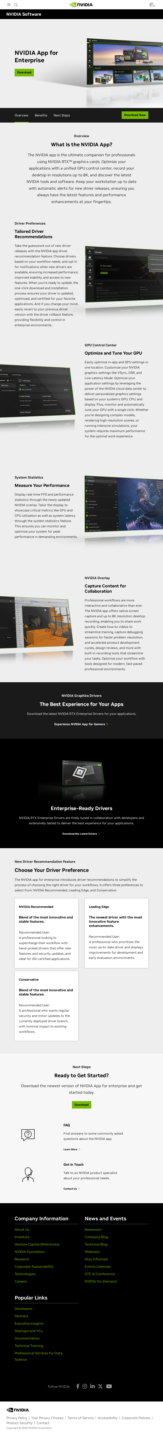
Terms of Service (80, 1418)
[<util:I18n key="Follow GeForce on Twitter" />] (100, 1386)
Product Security (19, 1423)
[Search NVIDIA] (16, 4)
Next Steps (62, 115)
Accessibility (108, 1418)
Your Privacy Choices (47, 1418)
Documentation (27, 1338)
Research (22, 1259)
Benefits (41, 115)
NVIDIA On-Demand (101, 1281)
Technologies (25, 1274)
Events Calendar (98, 1266)
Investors (22, 1237)
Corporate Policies (136, 1418)
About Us (22, 1229)
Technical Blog (96, 1244)
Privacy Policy (16, 1418)
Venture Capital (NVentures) (37, 1244)
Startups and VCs (29, 1331)
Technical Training (29, 1345)
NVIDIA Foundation (30, 1252)
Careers (21, 1281)
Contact (43, 1423)
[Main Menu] (8, 5)
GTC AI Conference (100, 1274)
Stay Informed (96, 1259)
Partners (21, 1316)
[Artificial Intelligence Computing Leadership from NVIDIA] (81, 4)
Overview (21, 115)
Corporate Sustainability (34, 1266)
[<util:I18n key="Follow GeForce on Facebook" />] (77, 1386)
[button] (151, 6)
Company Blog (96, 1237)
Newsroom (93, 1229)
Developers (23, 1308)
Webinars (92, 1252)
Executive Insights (29, 1323)
